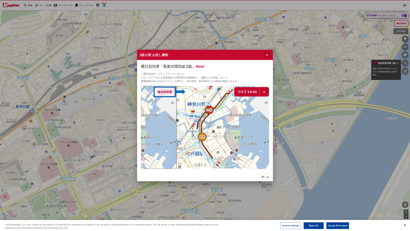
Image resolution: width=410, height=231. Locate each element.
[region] (205, 225)
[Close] (404, 225)
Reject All (313, 225)
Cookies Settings (290, 225)
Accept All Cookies (337, 225)
